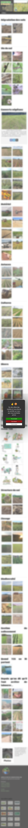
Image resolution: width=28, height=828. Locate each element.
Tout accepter (14, 418)
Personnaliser (14, 424)
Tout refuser (14, 421)
